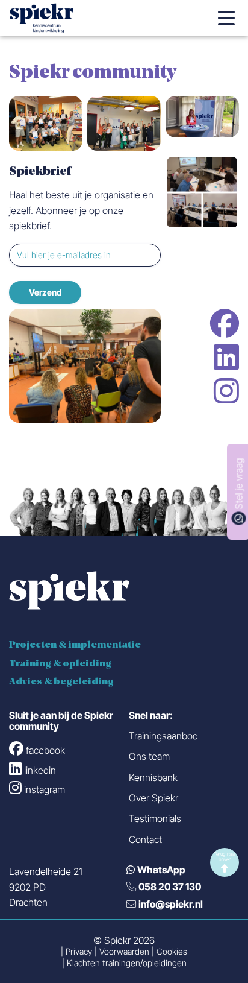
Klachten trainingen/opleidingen (127, 963)
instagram (226, 390)
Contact (145, 839)
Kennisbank (153, 777)
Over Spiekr (153, 797)
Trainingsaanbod (163, 735)
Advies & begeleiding (61, 682)
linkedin (226, 357)
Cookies (172, 951)
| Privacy (76, 951)
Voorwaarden (124, 951)
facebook (224, 323)
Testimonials (155, 818)
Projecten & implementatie (75, 645)
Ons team (149, 756)
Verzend (45, 292)
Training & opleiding (60, 664)
